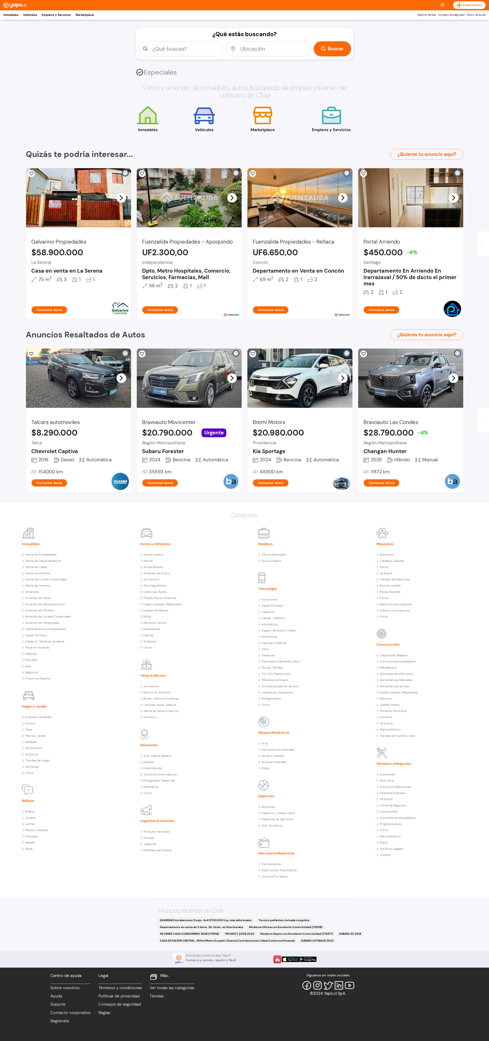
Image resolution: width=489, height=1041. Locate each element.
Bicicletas (268, 807)
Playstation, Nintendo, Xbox (281, 661)
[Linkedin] (339, 985)
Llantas (148, 635)
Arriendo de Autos (156, 573)
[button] (121, 197)
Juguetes (149, 844)
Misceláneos (388, 668)
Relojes (30, 842)
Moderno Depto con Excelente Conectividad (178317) (296, 933)
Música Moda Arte (273, 732)
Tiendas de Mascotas (395, 579)
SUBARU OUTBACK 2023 (317, 940)
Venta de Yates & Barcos (160, 711)
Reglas (104, 1012)
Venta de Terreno (37, 585)
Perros (384, 598)
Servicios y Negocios (393, 763)
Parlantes (268, 655)
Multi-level (387, 781)
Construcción (387, 644)
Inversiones (387, 774)
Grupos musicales (274, 762)
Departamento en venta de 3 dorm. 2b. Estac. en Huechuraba (201, 927)
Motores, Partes (154, 623)
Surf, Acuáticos (272, 825)
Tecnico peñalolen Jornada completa (283, 920)
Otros (29, 773)
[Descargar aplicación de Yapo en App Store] (290, 959)
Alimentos (387, 555)
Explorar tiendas (427, 14)
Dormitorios (33, 748)
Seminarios (151, 787)
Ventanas (32, 767)
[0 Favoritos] (142, 173)
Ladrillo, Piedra (390, 705)
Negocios (31, 672)
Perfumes (31, 836)
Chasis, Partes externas (159, 598)
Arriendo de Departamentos (45, 604)
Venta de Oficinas (37, 573)
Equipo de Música (155, 610)
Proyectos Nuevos (38, 678)
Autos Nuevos (153, 567)
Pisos (28, 729)
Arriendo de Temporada (42, 623)
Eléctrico (386, 698)
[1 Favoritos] (142, 353)
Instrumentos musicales (278, 750)
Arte (265, 743)
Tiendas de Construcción (397, 736)
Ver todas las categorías (172, 988)
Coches (148, 838)
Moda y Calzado (36, 830)
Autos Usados (153, 555)
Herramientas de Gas (394, 686)
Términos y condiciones (120, 988)
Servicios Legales (391, 849)
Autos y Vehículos (155, 544)
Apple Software (272, 606)
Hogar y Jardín (34, 706)
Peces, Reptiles (390, 592)
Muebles (31, 742)
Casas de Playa (35, 635)
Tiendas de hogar (37, 760)
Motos (148, 561)
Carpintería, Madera (393, 655)
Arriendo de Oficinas (39, 610)
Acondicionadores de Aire (280, 686)
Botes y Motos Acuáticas (161, 698)
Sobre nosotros (64, 988)
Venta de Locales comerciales (46, 579)
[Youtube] (349, 985)
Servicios (386, 717)
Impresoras (269, 637)
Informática (270, 624)
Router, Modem (272, 668)
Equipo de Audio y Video (279, 630)
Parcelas (31, 660)
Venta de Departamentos (43, 561)
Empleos (265, 544)
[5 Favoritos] (31, 173)
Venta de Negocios (393, 805)
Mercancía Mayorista (276, 853)
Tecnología (267, 588)
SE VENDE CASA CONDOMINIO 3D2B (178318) (189, 933)
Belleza (28, 800)
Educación (149, 745)
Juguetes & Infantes (157, 820)
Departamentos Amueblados (45, 629)
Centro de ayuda (476, 14)
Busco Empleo (271, 561)
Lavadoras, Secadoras (277, 692)
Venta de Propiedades (41, 555)
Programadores (391, 824)
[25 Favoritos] (363, 173)
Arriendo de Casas (38, 598)
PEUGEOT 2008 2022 (239, 933)
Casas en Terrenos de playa (44, 641)
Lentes (30, 824)
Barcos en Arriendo (156, 692)
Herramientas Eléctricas (396, 674)
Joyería (30, 818)
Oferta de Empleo (274, 555)
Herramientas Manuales (396, 680)
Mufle (147, 616)
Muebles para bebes (157, 850)
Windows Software (275, 680)
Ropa (28, 849)
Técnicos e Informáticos (160, 774)
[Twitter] (328, 985)
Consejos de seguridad (451, 14)
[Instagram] (317, 985)
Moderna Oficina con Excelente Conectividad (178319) (285, 927)
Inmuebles (10, 15)
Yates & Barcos (153, 675)
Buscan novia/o (390, 585)
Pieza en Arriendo (37, 647)
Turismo (385, 855)
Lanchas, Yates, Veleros (159, 705)
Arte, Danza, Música (157, 756)
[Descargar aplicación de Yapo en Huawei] (277, 959)
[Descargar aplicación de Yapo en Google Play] (308, 959)
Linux (265, 649)
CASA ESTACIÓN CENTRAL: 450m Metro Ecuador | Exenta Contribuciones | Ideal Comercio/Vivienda (227, 940)
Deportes (266, 796)
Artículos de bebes (156, 832)
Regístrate (59, 1021)
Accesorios (151, 579)
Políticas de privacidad (118, 996)
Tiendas (157, 996)
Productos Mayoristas (395, 787)
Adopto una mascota (395, 610)
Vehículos (30, 15)
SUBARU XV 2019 (350, 933)
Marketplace (85, 15)
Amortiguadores (154, 585)
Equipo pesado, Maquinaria (162, 604)
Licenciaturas (152, 768)
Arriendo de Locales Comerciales (48, 616)
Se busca (31, 754)
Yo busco (149, 717)
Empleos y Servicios (56, 15)
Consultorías (389, 811)
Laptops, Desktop (274, 643)
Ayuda (56, 996)
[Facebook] (306, 985)
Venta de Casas (36, 567)
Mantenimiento (390, 729)
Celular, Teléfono (273, 618)
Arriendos (32, 592)
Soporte (58, 1004)
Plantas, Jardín (35, 736)
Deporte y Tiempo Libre (278, 813)
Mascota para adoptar (396, 604)
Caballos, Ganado (392, 561)
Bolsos (29, 811)
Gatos (384, 567)
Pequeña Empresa (392, 793)
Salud (383, 842)
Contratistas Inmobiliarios (398, 661)
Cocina (30, 723)
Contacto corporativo (70, 1012)
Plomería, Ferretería (393, 711)
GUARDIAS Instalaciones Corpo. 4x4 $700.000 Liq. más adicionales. (206, 920)
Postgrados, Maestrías (159, 781)
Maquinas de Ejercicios (277, 819)
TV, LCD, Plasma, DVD (276, 674)
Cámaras (268, 612)
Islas (28, 666)
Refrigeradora (271, 698)
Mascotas (384, 544)
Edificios (31, 654)
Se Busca (149, 641)
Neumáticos (151, 629)
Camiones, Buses (155, 592)
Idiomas (148, 762)
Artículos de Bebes (38, 717)
